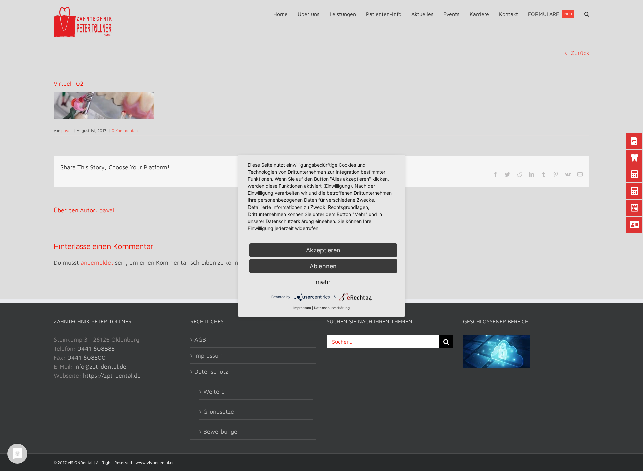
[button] (586, 14)
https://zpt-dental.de (112, 375)
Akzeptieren (323, 249)
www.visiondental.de (155, 462)
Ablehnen (323, 265)
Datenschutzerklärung (332, 307)
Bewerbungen (222, 431)
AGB (200, 339)
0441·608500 (86, 357)
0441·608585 (96, 348)
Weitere (214, 391)
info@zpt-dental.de (100, 366)
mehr (323, 281)
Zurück (580, 52)
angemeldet (97, 262)
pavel (66, 130)
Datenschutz (211, 371)
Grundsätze (218, 411)
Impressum (209, 355)
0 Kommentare (126, 130)
